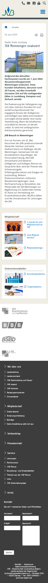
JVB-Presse (11, 467)
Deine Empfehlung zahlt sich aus (20, 424)
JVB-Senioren (12, 388)
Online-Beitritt (13, 412)
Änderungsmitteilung (16, 416)
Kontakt (18, 564)
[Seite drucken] (41, 35)
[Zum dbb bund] (14, 311)
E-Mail (7, 523)
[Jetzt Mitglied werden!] (14, 238)
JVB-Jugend (12, 384)
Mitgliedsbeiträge (35, 248)
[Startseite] (6, 27)
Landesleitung (13, 372)
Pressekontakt (14, 443)
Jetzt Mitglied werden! (33, 236)
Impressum (28, 564)
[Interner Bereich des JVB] (38, 3)
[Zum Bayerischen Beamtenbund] (14, 325)
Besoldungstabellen (35, 274)
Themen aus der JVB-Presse (19, 475)
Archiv (10, 492)
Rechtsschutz (12, 463)
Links (9, 479)
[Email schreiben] (28, 3)
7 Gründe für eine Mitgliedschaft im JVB (35, 224)
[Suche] (43, 3)
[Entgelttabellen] (14, 290)
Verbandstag (13, 433)
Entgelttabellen (34, 287)
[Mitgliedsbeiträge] (14, 251)
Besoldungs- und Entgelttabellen (20, 471)
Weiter (9, 552)
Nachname (27, 514)
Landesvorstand (13, 376)
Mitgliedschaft (14, 406)
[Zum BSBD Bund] (14, 339)
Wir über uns (14, 366)
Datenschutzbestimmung (25, 567)
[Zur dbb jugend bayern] (14, 353)
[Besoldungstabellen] (14, 277)
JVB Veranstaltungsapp (16, 483)
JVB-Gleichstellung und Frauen (19, 380)
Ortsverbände (12, 397)
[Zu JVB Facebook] (33, 3)
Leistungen (11, 459)
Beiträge (10, 420)
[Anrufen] (22, 3)
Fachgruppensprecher (16, 393)
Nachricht (26, 523)
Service (11, 453)
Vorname (8, 514)
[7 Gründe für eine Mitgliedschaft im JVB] (14, 225)
